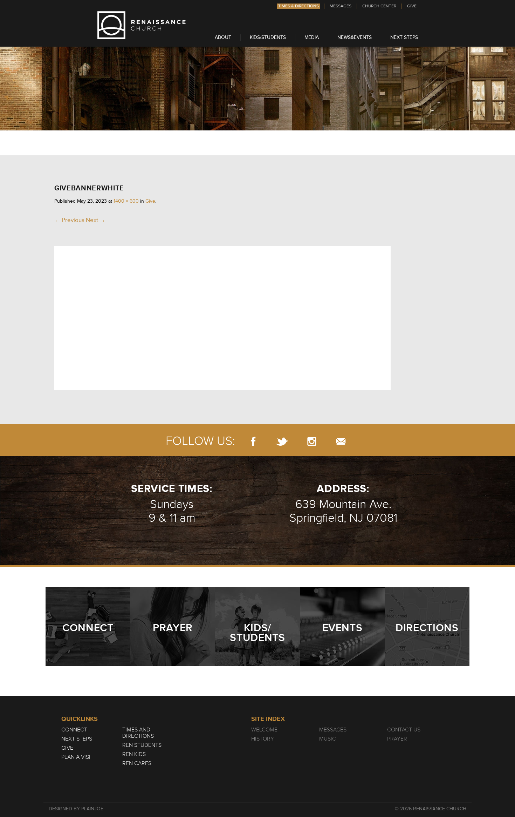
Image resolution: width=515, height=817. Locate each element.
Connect (74, 729)
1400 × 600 (126, 201)
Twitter (281, 441)
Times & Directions (298, 6)
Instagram (312, 441)
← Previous (69, 220)
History (262, 738)
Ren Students (142, 745)
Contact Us (403, 729)
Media (311, 37)
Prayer (397, 738)
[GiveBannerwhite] (222, 388)
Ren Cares (136, 763)
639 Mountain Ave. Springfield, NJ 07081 (343, 511)
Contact (340, 441)
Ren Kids (134, 754)
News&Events (354, 37)
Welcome (264, 729)
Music (327, 738)
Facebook (253, 441)
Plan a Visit (77, 757)
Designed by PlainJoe (76, 809)
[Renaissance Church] (141, 37)
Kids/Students (268, 37)
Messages (340, 6)
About (223, 37)
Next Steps (404, 37)
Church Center (379, 6)
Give (412, 6)
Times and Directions (138, 733)
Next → (95, 220)
